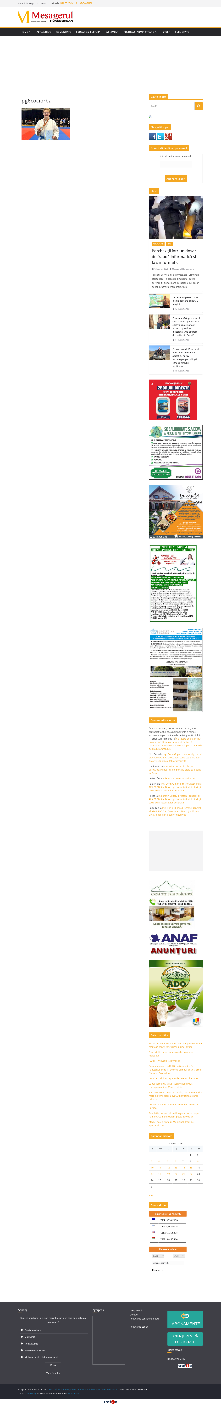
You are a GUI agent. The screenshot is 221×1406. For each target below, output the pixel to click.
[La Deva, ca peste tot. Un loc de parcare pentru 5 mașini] (159, 303)
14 (183, 1167)
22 (191, 1173)
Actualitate (44, 31)
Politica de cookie (139, 1326)
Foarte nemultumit (34, 1350)
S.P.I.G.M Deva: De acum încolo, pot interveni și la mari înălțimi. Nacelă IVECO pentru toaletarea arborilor (176, 1096)
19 (168, 1173)
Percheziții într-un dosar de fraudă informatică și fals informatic (174, 256)
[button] (29, 32)
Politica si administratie (139, 31)
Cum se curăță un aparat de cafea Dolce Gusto (174, 1078)
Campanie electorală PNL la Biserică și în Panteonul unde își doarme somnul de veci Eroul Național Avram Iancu (175, 1070)
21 (183, 1173)
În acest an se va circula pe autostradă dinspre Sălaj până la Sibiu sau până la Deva (175, 770)
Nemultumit (31, 1343)
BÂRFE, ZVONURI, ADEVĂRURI (76, 3)
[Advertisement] (110, 60)
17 (152, 1173)
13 (176, 1167)
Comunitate (63, 31)
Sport (166, 31)
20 (176, 1173)
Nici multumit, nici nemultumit (41, 1357)
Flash (169, 244)
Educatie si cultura (88, 31)
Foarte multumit (33, 1330)
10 (152, 1167)
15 (191, 1167)
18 (159, 1173)
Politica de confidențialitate (144, 1318)
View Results (53, 1373)
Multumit (29, 1336)
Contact (134, 1314)
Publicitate (182, 31)
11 (159, 1167)
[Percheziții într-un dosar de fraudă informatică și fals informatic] (176, 217)
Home (24, 31)
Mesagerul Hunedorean (183, 269)
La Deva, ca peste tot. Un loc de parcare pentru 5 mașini (185, 301)
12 (168, 1167)
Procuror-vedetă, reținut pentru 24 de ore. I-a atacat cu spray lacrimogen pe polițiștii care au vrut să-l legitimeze (185, 358)
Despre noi (136, 1310)
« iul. (151, 1195)
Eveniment (111, 31)
